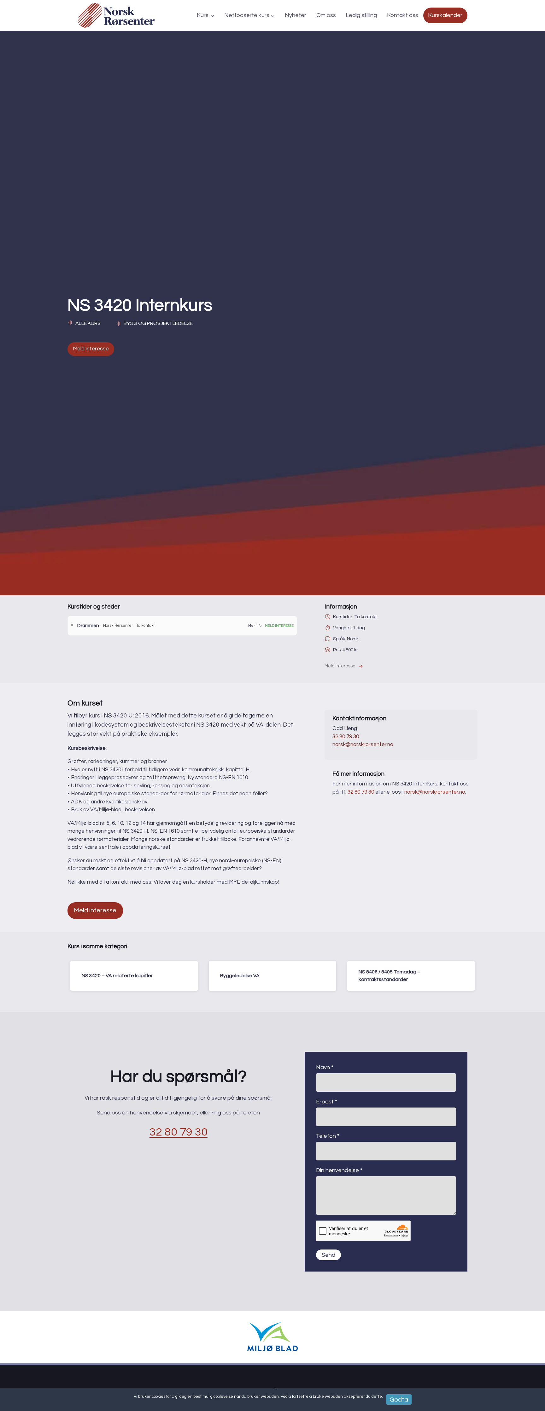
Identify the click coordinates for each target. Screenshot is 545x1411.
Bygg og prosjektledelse (158, 323)
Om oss (326, 15)
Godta (399, 1399)
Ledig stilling (361, 15)
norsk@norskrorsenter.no (362, 744)
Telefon (327, 1136)
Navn (324, 1067)
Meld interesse (91, 349)
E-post (326, 1102)
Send (328, 1255)
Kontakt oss (402, 15)
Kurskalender (445, 15)
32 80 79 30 (345, 737)
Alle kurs (88, 323)
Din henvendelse (339, 1170)
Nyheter (295, 15)
